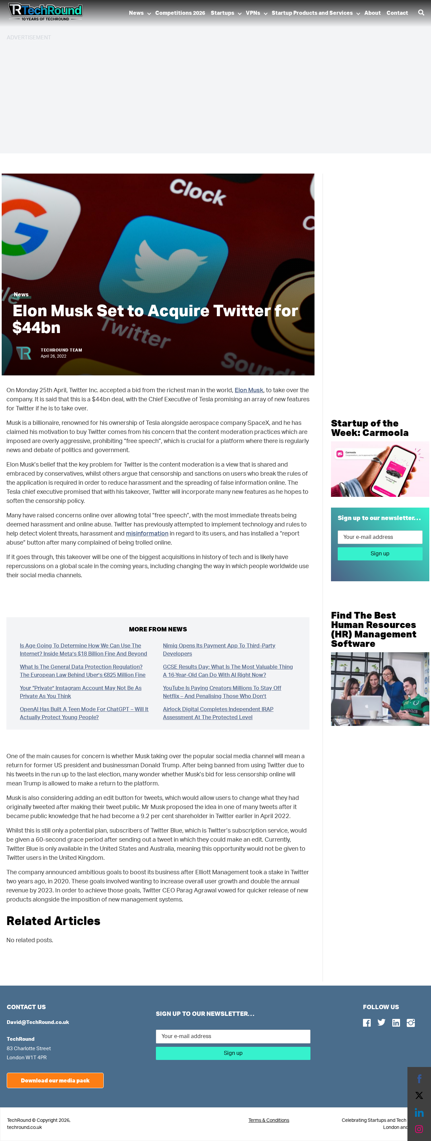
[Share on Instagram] (419, 1129)
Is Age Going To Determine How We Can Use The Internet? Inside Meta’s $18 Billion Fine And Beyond (83, 650)
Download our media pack (55, 1080)
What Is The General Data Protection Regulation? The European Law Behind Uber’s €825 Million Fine (82, 671)
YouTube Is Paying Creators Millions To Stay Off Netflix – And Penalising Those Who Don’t (222, 692)
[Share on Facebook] (419, 1079)
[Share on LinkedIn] (419, 1112)
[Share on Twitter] (419, 1096)
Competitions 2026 (180, 13)
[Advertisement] (209, 94)
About (372, 13)
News (136, 13)
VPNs (253, 13)
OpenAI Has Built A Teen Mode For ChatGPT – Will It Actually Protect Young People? (84, 713)
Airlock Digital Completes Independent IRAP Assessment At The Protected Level (218, 713)
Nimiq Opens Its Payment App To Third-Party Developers (219, 650)
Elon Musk (249, 391)
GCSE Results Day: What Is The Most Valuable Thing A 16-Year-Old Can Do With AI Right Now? (228, 671)
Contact (397, 13)
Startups (222, 13)
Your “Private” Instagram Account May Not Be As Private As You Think (80, 692)
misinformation (147, 534)
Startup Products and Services (312, 13)
